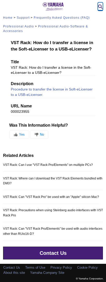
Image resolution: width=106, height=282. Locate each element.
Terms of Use (35, 267)
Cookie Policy (87, 267)
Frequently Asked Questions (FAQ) (62, 17)
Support (23, 17)
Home (8, 17)
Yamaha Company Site (47, 273)
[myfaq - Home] (53, 6)
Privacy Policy (61, 267)
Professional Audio (18, 26)
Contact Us (53, 253)
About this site (14, 273)
